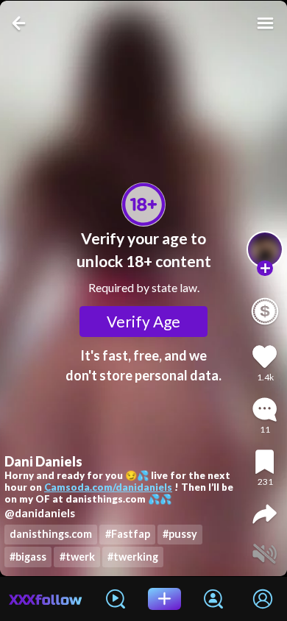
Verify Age (143, 321)
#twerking (132, 556)
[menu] (265, 23)
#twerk (77, 556)
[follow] (265, 268)
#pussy (180, 534)
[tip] (264, 311)
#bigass (28, 556)
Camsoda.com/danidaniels (108, 487)
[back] (20, 23)
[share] (264, 514)
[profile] (265, 249)
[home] (45, 599)
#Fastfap (127, 534)
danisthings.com (51, 534)
